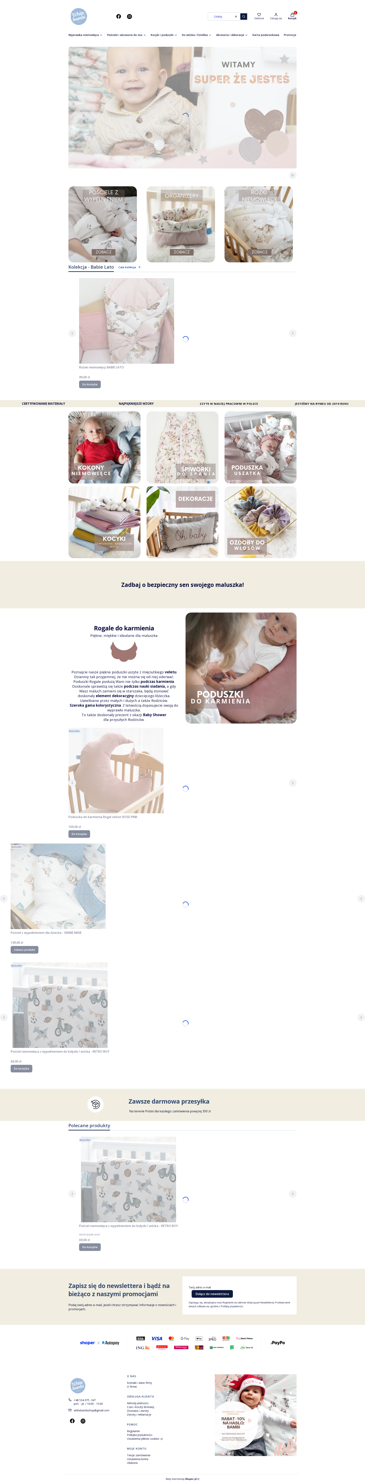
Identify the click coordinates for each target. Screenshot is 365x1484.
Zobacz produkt (24, 950)
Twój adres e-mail (200, 1287)
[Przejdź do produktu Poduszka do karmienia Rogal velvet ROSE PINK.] (115, 770)
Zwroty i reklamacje (139, 1414)
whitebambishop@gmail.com (91, 1410)
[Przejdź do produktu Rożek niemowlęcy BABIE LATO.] (126, 321)
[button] (243, 16)
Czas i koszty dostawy (140, 1407)
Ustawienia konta (137, 1459)
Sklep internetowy (181, 1479)
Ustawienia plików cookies (143, 1438)
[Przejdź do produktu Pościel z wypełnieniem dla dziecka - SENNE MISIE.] (58, 886)
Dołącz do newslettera (212, 1294)
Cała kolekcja (127, 267)
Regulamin (133, 1431)
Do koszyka (90, 384)
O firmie (132, 1386)
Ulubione (132, 1463)
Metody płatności (137, 1403)
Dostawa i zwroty (138, 1411)
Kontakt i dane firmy (139, 1383)
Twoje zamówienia (138, 1455)
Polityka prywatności (139, 1435)
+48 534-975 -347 (85, 1400)
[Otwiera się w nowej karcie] (118, 16)
